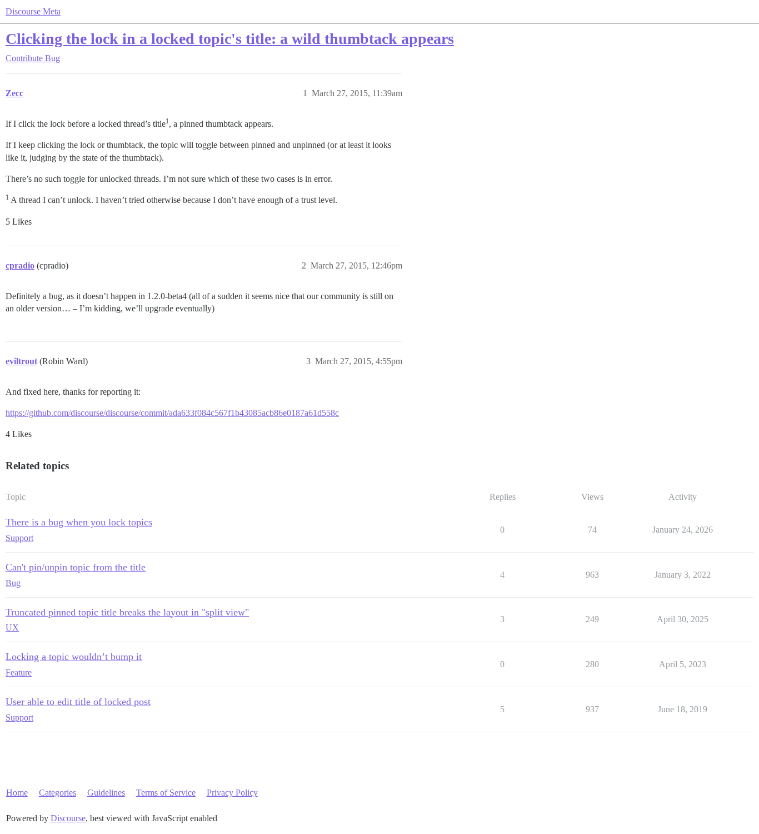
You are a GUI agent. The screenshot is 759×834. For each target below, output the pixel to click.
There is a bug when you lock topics (79, 522)
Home (17, 792)
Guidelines (106, 792)
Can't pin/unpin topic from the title (76, 567)
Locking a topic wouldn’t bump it (74, 656)
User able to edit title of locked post (78, 701)
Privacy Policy (232, 792)
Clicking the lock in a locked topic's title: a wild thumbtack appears (230, 38)
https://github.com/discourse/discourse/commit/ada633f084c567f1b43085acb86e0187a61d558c (172, 413)
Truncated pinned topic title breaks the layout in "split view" (127, 612)
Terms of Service (166, 792)
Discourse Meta (33, 11)
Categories (57, 792)
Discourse (68, 818)
